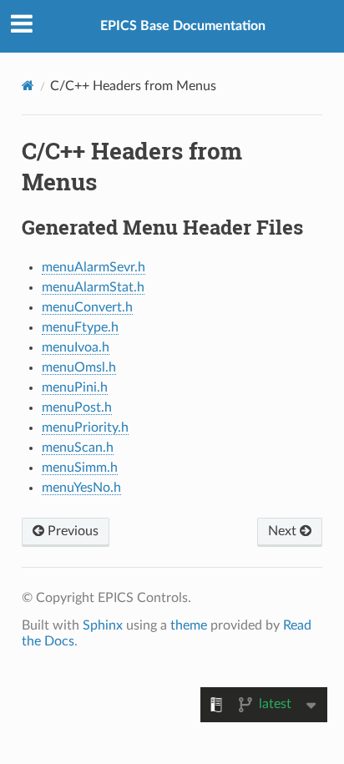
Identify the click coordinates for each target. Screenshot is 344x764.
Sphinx (103, 625)
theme (188, 625)
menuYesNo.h (81, 487)
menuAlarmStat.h (93, 287)
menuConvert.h (87, 307)
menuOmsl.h (79, 367)
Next (284, 531)
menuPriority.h (85, 427)
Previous (71, 531)
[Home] (28, 85)
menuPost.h (77, 407)
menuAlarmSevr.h (93, 267)
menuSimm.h (80, 467)
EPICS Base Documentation (183, 26)
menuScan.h (78, 447)
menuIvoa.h (75, 347)
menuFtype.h (80, 327)
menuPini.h (75, 387)
